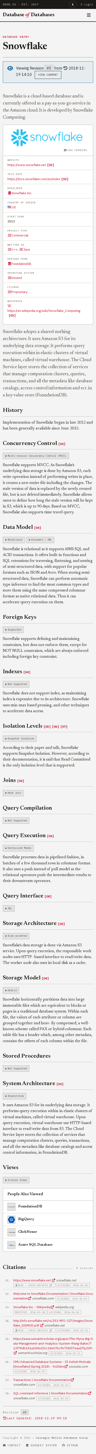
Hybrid (12, 990)
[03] (12, 315)
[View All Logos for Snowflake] (48, 137)
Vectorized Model (19, 848)
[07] (64, 726)
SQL (10, 908)
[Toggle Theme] (73, 4)
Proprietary (19, 292)
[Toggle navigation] (89, 15)
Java (26, 249)
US (13, 207)
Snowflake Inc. (21, 193)
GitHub (72, 1445)
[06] (55, 726)
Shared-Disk (16, 1096)
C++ (14, 249)
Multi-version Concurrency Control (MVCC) (37, 455)
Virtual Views (17, 1180)
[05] (47, 726)
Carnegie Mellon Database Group (62, 1437)
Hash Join (14, 792)
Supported (14, 629)
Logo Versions (76, 150)
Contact (14, 1445)
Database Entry (16, 37)
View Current (48, 74)
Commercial (19, 235)
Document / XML (41, 539)
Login (88, 4)
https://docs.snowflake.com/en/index (33, 179)
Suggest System (44, 1445)
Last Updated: (37, 1418)
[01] (50, 165)
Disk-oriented (17, 935)
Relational (15, 539)
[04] (61, 444)
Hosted (16, 278)
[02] (65, 179)
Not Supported (17, 684)
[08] (48, 896)
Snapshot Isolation (21, 738)
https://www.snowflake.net (26, 165)
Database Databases (29, 15)
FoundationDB (21, 264)
